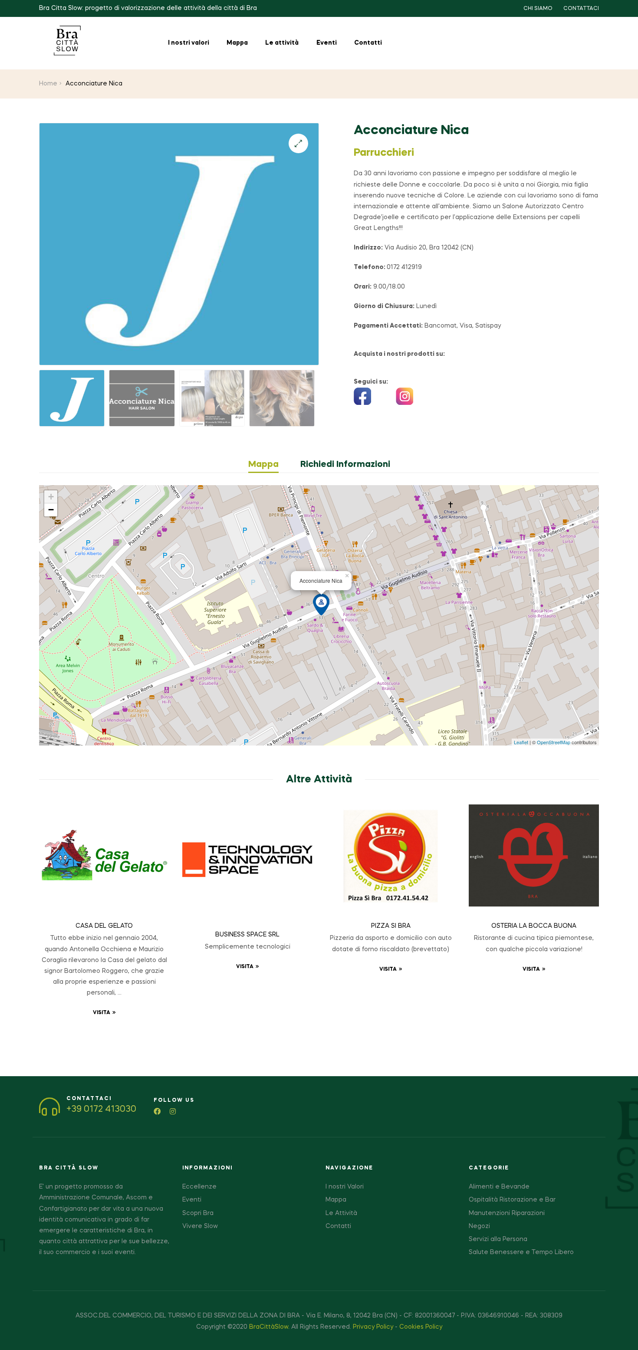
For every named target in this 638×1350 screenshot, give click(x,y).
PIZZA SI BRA (391, 926)
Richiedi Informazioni (345, 464)
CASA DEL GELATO (104, 926)
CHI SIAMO (537, 8)
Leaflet (521, 742)
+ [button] (51, 496)
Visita (101, 1012)
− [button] (51, 509)
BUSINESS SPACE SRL (247, 935)
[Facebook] (157, 1111)
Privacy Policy (373, 1327)
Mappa (263, 464)
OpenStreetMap (553, 742)
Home (48, 84)
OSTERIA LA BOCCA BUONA (533, 926)
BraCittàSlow (268, 1327)
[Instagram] (172, 1111)
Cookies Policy (420, 1327)
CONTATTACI (581, 8)
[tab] (268, 465)
